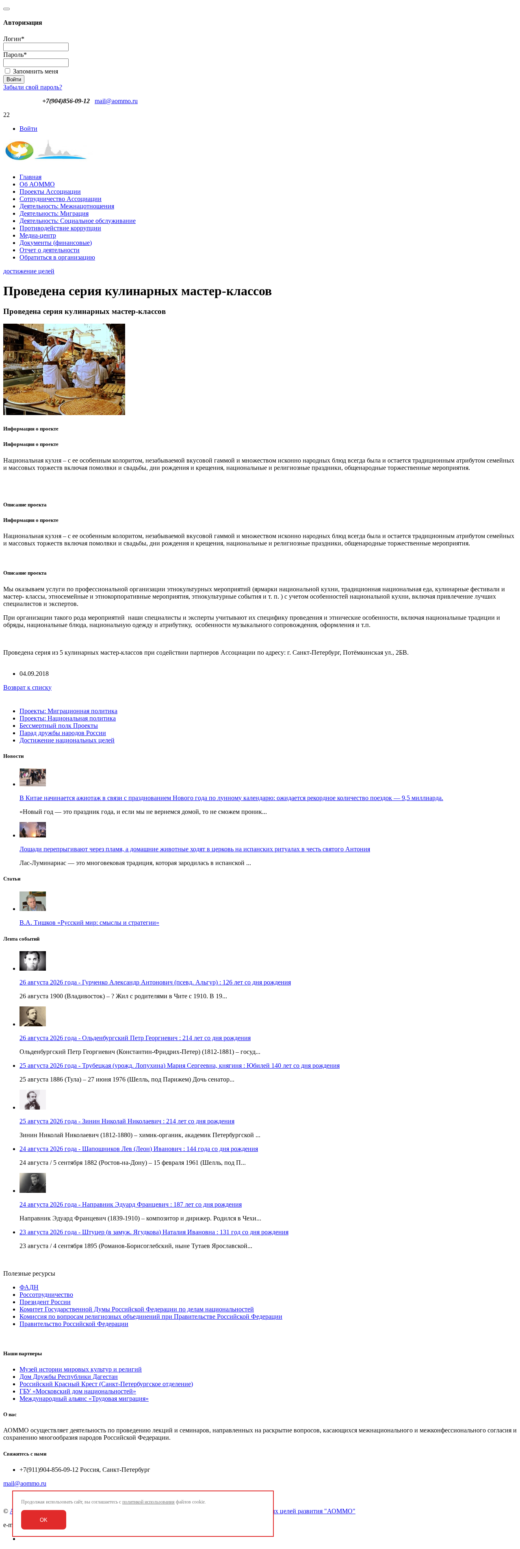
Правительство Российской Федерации (74, 1323)
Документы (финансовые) (56, 242)
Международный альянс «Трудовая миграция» (84, 1398)
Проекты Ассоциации (50, 191)
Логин (13, 38)
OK (44, 1520)
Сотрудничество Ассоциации (61, 198)
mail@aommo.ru (116, 100)
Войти (28, 128)
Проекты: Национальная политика (68, 718)
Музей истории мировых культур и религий (81, 1369)
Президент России (45, 1301)
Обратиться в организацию (57, 257)
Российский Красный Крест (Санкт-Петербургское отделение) (106, 1383)
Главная (30, 176)
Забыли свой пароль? (32, 87)
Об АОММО (37, 184)
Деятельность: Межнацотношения (67, 206)
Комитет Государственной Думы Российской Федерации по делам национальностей (137, 1309)
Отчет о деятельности (50, 250)
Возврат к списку (27, 687)
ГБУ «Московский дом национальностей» (78, 1391)
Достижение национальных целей (67, 740)
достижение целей (28, 271)
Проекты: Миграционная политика (68, 710)
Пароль (15, 54)
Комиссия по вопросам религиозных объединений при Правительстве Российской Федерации (151, 1316)
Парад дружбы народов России (63, 732)
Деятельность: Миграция (54, 213)
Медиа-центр (38, 235)
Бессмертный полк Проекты (59, 725)
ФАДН (29, 1287)
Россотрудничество (46, 1294)
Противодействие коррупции (60, 228)
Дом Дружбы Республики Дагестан (69, 1376)
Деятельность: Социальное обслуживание (78, 220)
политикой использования (148, 1502)
